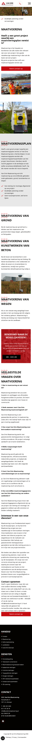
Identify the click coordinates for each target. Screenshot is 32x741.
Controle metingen (8, 670)
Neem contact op (16, 68)
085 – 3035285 (25, 599)
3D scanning (6, 684)
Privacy (14, 737)
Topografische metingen (9, 673)
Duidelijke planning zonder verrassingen (14, 20)
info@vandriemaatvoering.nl (11, 603)
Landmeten (5, 645)
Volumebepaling (7, 659)
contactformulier (7, 608)
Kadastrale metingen (8, 667)
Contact (4, 636)
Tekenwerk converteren (9, 662)
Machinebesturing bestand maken (13, 665)
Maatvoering (6, 639)
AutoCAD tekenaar (8, 648)
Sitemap (8, 737)
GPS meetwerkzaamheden (10, 679)
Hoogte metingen (7, 676)
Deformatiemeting (8, 642)
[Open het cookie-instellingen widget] (3, 738)
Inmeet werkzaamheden (9, 681)
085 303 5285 (7, 706)
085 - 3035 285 (11, 357)
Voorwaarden (22, 737)
